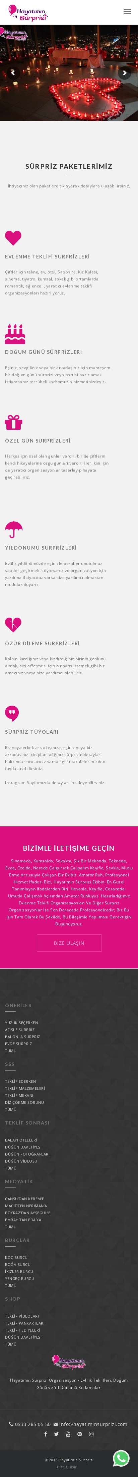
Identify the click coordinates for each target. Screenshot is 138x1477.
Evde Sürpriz (18, 1043)
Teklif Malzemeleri (25, 1088)
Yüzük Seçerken (21, 1022)
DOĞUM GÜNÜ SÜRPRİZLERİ (43, 352)
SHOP (12, 1299)
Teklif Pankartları (25, 1323)
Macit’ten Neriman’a (26, 1205)
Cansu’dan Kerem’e (24, 1198)
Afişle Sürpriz (19, 1029)
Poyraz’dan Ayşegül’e (27, 1212)
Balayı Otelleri (21, 1140)
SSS (10, 1064)
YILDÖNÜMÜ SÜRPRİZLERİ (41, 548)
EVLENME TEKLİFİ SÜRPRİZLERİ (47, 256)
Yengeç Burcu (19, 1278)
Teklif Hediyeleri (22, 1330)
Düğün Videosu (21, 1161)
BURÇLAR (17, 1240)
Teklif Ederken (20, 1081)
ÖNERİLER (18, 1005)
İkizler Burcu (19, 1271)
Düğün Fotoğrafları (27, 1154)
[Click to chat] (121, 1465)
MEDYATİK (19, 1181)
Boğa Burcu (17, 1264)
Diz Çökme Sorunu (24, 1102)
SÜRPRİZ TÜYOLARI (32, 732)
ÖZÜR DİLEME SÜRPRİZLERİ (42, 643)
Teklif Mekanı (19, 1095)
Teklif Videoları (22, 1316)
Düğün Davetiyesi (23, 1147)
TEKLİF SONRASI (27, 1123)
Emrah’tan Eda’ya (23, 1219)
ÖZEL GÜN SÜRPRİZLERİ (38, 441)
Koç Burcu (16, 1257)
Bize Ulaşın (69, 943)
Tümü (10, 1050)
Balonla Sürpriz (22, 1036)
